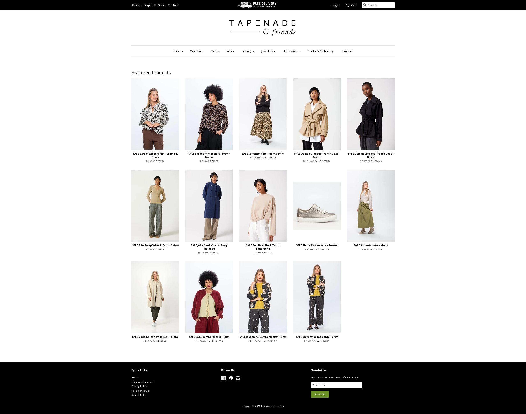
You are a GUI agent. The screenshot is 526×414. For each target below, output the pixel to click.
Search (135, 377)
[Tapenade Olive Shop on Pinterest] (231, 378)
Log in (335, 5)
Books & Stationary (320, 51)
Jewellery (267, 51)
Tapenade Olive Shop (273, 405)
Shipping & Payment (143, 381)
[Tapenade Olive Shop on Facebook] (223, 378)
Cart (354, 5)
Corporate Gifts (153, 5)
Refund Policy (139, 395)
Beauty (247, 51)
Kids (229, 51)
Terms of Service (141, 390)
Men (214, 51)
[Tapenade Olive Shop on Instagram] (238, 378)
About (136, 5)
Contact (173, 5)
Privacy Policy (139, 386)
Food (177, 51)
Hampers (346, 51)
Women (196, 51)
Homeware (290, 51)
